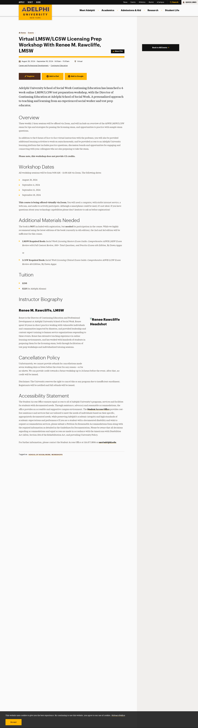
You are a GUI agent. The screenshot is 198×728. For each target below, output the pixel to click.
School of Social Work (40, 454)
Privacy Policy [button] (118, 715)
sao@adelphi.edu (107, 442)
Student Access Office (98, 409)
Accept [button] (13, 722)
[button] (174, 2)
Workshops (57, 454)
